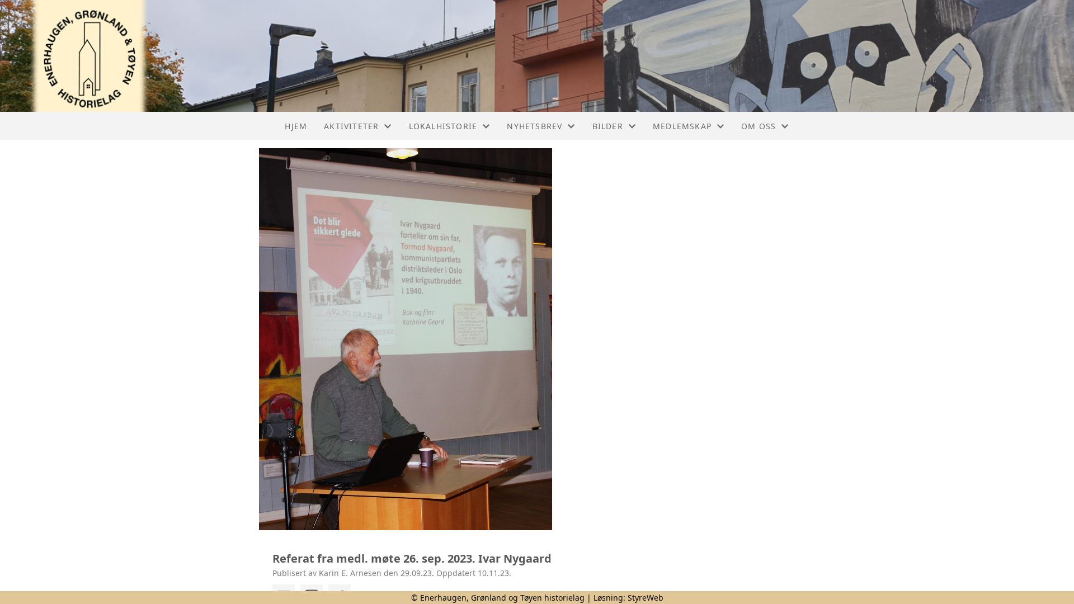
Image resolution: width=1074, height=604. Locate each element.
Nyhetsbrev (534, 126)
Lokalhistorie (443, 126)
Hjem (296, 126)
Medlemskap (682, 126)
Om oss (758, 126)
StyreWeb (645, 597)
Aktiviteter (351, 126)
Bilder (607, 126)
